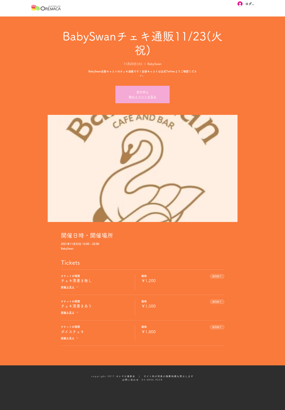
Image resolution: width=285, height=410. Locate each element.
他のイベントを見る (142, 96)
